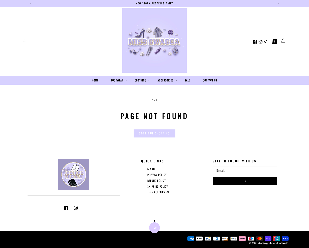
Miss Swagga (264, 243)
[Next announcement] (278, 3)
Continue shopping (154, 133)
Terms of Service (158, 192)
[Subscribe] (245, 181)
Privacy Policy (157, 175)
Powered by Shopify (279, 243)
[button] (24, 40)
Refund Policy (156, 180)
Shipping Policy (157, 186)
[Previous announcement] (31, 3)
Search (152, 169)
